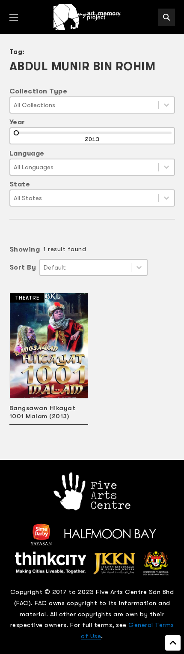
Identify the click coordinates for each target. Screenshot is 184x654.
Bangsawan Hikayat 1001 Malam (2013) (42, 412)
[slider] (16, 132)
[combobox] (84, 105)
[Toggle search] (166, 17)
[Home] (87, 17)
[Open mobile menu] (13, 17)
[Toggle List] (166, 105)
